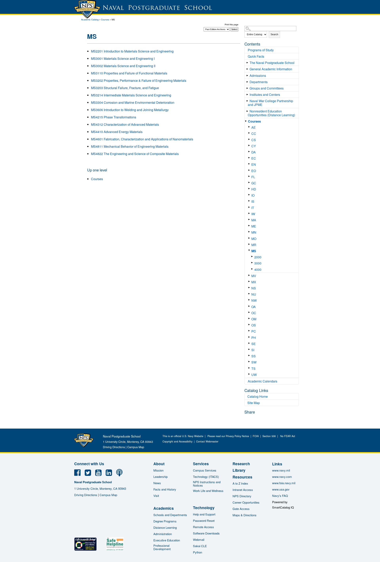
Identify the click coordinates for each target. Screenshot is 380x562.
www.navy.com (282, 477)
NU (253, 294)
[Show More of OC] (249, 312)
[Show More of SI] (249, 349)
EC (253, 158)
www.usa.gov (281, 489)
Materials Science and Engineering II (123, 66)
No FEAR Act (287, 436)
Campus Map (135, 447)
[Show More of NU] (249, 293)
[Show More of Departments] (248, 81)
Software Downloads (206, 533)
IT (252, 207)
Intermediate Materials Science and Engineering (131, 95)
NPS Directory (242, 496)
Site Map (253, 402)
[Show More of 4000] (252, 268)
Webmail (198, 539)
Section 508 (269, 436)
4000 (257, 269)
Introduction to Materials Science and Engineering (132, 51)
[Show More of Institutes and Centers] (248, 94)
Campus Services (204, 470)
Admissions (258, 75)
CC (253, 133)
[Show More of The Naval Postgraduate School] (248, 62)
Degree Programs (165, 521)
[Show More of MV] (249, 275)
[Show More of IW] (249, 213)
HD (253, 189)
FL (253, 177)
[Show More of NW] (249, 299)
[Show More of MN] (249, 231)
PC (253, 331)
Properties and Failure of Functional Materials (129, 73)
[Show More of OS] (249, 324)
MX (253, 282)
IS (252, 201)
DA (253, 152)
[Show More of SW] (249, 361)
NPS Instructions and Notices (206, 483)
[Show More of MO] (249, 238)
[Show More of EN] (249, 163)
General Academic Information (271, 69)
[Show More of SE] (249, 343)
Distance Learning (165, 527)
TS (253, 368)
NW (254, 300)
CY (253, 146)
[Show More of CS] (249, 139)
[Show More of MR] (249, 244)
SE (253, 343)
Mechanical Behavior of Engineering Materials (129, 146)
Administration (162, 534)
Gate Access (241, 509)
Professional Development (162, 547)
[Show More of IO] (249, 194)
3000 (257, 263)
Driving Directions (114, 447)
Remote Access (203, 527)
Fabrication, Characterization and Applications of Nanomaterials (142, 139)
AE (253, 127)
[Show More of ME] (249, 225)
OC (253, 313)
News (157, 483)
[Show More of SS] (249, 355)
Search (274, 34)
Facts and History (164, 489)
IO (253, 195)
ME (253, 226)
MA (253, 220)
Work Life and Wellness (208, 491)
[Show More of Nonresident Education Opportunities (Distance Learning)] (248, 111)
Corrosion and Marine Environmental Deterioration (132, 102)
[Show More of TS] (249, 367)
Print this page (231, 24)
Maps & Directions (244, 515)
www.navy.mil (281, 470)
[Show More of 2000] (252, 256)
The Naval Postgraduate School (272, 62)
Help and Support (204, 514)
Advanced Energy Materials (116, 131)
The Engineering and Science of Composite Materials (135, 153)
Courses (105, 19)
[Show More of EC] (249, 157)
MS (253, 251)
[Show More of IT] (249, 207)
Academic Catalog (90, 19)
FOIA (256, 436)
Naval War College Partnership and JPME (270, 103)
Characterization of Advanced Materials (125, 124)
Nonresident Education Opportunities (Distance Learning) (271, 113)
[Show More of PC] (249, 330)
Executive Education (166, 540)
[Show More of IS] (249, 200)
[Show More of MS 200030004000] (249, 250)
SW (253, 362)
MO (253, 238)
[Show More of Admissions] (248, 75)
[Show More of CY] (249, 145)
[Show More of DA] (249, 151)
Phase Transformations (113, 117)
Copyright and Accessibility (177, 441)
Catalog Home (257, 396)
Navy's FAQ (280, 496)
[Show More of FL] (249, 176)
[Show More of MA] (249, 219)
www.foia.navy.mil (283, 483)
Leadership (160, 477)
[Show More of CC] (249, 132)
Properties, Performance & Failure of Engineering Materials (138, 80)
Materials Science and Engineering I (123, 58)
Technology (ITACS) (206, 477)
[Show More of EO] (249, 170)
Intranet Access (243, 490)
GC (253, 183)
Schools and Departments (170, 515)
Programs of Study (261, 50)
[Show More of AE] (249, 126)
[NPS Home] (84, 446)
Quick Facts (256, 56)
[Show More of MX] (249, 281)
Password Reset (204, 520)
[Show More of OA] (249, 306)
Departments (259, 82)
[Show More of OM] (249, 318)
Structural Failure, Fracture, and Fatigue (125, 88)
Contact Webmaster (207, 441)
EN (253, 164)
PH (253, 337)
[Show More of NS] (249, 287)
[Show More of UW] (249, 374)
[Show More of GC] (249, 182)
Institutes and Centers (265, 94)
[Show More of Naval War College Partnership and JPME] (248, 100)
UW (254, 374)
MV (253, 276)
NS (253, 288)
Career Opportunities (246, 502)
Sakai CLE (200, 546)
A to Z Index (240, 483)
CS (253, 140)
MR (253, 244)
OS (253, 325)
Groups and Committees (267, 88)
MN (253, 232)
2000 (257, 257)
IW (253, 214)
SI (252, 350)
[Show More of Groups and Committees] (248, 88)
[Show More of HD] (249, 188)
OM (253, 319)
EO (253, 170)
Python (197, 552)
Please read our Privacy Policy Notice (229, 436)
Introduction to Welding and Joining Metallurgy (130, 109)
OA (253, 306)
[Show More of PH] (249, 337)
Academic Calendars (262, 381)
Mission (158, 470)
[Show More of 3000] (252, 262)
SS (253, 356)
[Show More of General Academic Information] (248, 69)
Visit (156, 496)
